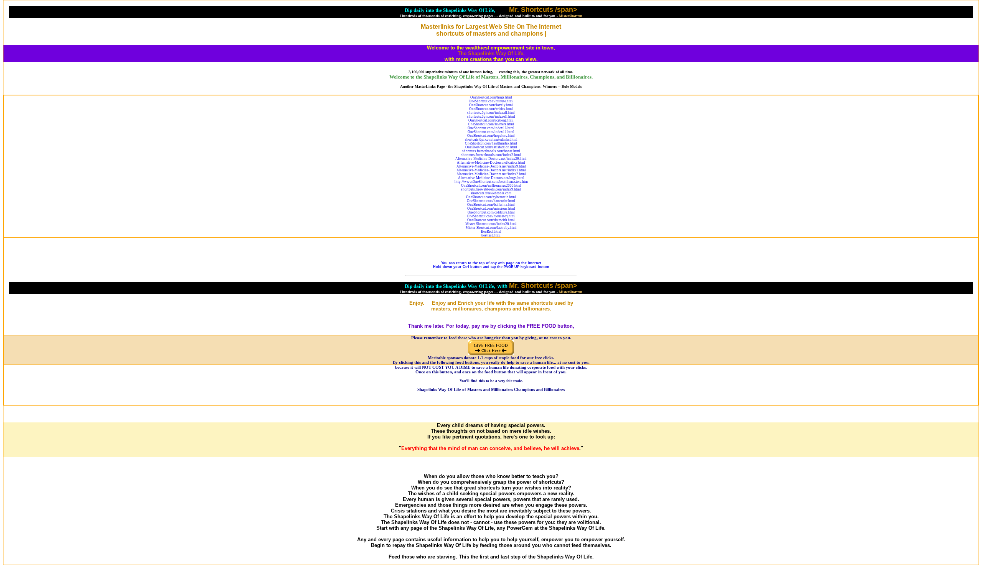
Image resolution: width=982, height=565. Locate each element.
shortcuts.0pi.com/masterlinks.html (491, 139)
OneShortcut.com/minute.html (491, 101)
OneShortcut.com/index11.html (491, 132)
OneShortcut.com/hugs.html (491, 97)
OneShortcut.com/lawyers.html (491, 124)
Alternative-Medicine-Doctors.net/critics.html (491, 162)
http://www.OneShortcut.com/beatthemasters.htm (491, 182)
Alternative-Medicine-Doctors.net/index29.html (491, 159)
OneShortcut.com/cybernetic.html (491, 197)
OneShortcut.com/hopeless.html (491, 136)
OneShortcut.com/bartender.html (491, 201)
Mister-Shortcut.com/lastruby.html (491, 228)
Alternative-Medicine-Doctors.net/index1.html (491, 170)
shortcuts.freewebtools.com (491, 193)
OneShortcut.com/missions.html (491, 208)
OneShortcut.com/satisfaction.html (491, 147)
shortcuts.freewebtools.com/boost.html (491, 151)
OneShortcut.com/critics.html (491, 109)
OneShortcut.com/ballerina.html (491, 205)
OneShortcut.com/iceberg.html (491, 120)
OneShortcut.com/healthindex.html (491, 143)
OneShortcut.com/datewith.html (491, 220)
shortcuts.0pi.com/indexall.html (491, 113)
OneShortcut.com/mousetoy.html (491, 216)
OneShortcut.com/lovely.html (491, 105)
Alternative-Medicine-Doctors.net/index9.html (491, 166)
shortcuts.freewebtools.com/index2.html (491, 155)
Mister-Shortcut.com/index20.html (491, 224)
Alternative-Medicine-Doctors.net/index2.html (491, 174)
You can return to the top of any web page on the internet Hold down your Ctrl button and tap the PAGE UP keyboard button (491, 265)
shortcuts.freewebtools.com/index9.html (491, 189)
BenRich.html (491, 231)
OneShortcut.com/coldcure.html (491, 212)
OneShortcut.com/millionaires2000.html (491, 185)
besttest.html (491, 235)
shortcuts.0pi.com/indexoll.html (491, 116)
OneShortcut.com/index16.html (491, 128)
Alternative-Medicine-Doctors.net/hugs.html (491, 178)
